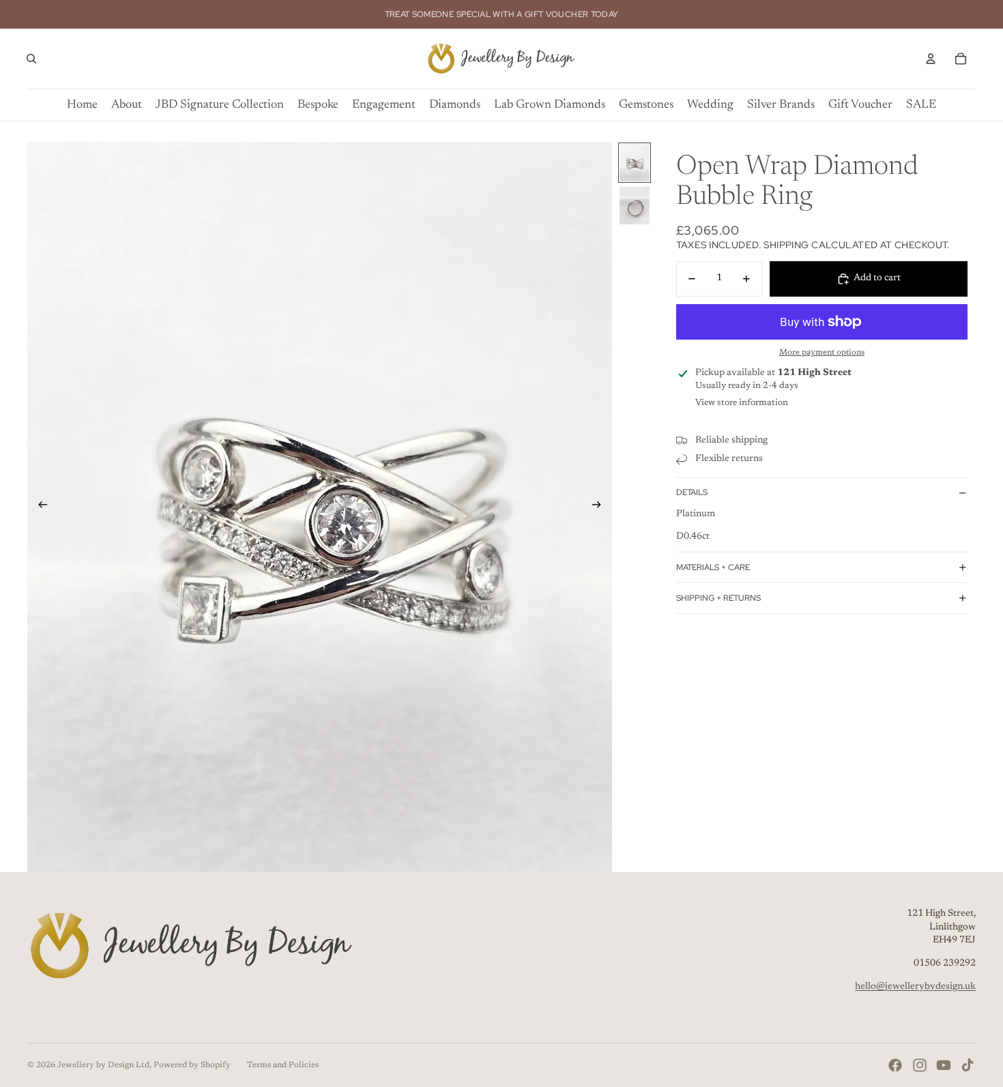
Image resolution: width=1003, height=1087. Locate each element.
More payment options (821, 352)
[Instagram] (920, 1065)
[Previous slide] (38, 507)
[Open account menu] (931, 59)
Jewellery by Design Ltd (103, 1065)
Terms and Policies (283, 1065)
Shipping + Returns (718, 598)
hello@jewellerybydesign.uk (915, 987)
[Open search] (31, 59)
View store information (741, 402)
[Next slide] (601, 507)
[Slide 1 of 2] (635, 162)
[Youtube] (943, 1065)
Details (692, 492)
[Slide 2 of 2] (635, 205)
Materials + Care (713, 567)
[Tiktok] (967, 1065)
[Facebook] (895, 1065)
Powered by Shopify (192, 1065)
